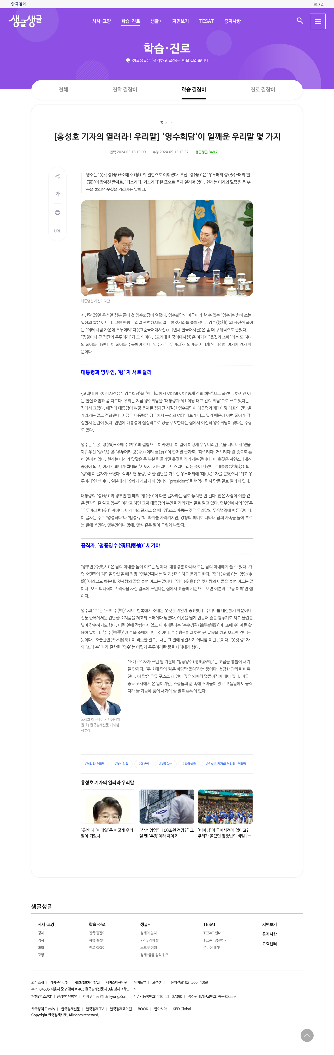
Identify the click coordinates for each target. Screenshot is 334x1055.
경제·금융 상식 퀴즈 (154, 955)
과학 (41, 948)
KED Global (182, 1009)
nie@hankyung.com (110, 996)
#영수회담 (121, 764)
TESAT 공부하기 (215, 940)
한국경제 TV (95, 1009)
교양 (41, 955)
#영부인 (144, 764)
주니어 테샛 (211, 948)
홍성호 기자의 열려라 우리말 (107, 782)
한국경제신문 (70, 1009)
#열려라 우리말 (95, 764)
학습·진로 (130, 21)
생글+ (156, 21)
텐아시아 (160, 1009)
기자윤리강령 (59, 982)
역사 (41, 940)
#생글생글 (189, 764)
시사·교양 (101, 21)
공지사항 (232, 21)
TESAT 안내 (212, 933)
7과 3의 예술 (149, 940)
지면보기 (180, 21)
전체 (63, 90)
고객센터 (158, 982)
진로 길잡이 (263, 90)
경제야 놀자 (148, 933)
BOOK (143, 1009)
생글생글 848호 (206, 152)
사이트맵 (140, 982)
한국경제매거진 (121, 1009)
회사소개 (37, 982)
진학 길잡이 (125, 90)
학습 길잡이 (194, 90)
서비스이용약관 (117, 982)
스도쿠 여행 (148, 948)
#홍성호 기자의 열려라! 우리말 (226, 764)
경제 (41, 933)
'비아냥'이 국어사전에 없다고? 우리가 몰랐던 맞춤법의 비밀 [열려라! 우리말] (224, 836)
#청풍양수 (165, 764)
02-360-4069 (196, 982)
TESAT (206, 21)
